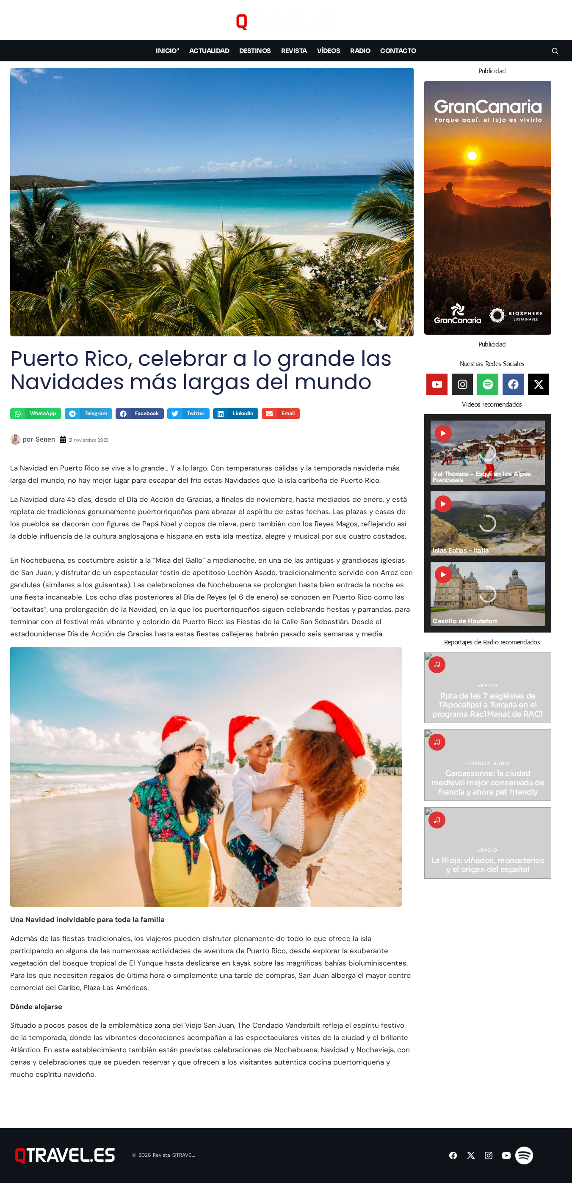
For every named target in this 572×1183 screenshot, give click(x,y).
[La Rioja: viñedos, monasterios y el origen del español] (487, 843)
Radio (489, 685)
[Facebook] (513, 384)
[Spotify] (487, 384)
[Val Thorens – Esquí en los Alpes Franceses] (488, 453)
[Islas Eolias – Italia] (488, 523)
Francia (479, 763)
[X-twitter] (538, 384)
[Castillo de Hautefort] (488, 594)
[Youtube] (437, 384)
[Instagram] (462, 384)
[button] (555, 21)
